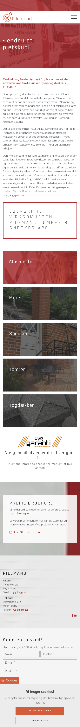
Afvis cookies (40, 720)
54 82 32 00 (20, 592)
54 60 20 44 (20, 609)
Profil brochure (26, 532)
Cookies (11, 680)
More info (40, 702)
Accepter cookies (40, 710)
